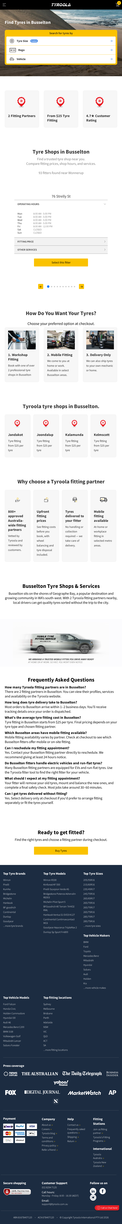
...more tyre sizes (92, 925)
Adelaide (48, 1022)
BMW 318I (8, 1031)
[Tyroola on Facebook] (102, 1191)
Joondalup (45, 434)
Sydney (47, 1004)
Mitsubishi (88, 960)
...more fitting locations (55, 1049)
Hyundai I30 (9, 1017)
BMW (85, 942)
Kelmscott (101, 434)
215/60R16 (89, 884)
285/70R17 (89, 916)
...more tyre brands (13, 925)
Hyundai (87, 964)
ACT (45, 1040)
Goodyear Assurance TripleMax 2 (60, 927)
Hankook (8, 902)
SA (44, 1045)
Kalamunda (74, 434)
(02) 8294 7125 (49, 1187)
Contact (72, 1124)
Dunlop (7, 916)
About (46, 1124)
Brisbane (48, 1013)
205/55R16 (89, 879)
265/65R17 (89, 898)
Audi (85, 974)
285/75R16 (89, 921)
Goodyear (8, 921)
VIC (45, 1031)
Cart (120, 2)
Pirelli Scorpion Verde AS (56, 889)
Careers (46, 1129)
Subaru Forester (11, 1045)
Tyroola (48, 1133)
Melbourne (49, 1008)
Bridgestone (9, 893)
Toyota (87, 951)
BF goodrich (9, 907)
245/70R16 (89, 893)
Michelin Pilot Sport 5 (54, 901)
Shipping (72, 1136)
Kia (85, 983)
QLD (45, 1036)
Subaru (87, 969)
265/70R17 (89, 907)
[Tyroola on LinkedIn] (93, 1191)
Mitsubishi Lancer (12, 1040)
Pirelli (6, 884)
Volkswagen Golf (11, 1036)
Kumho (7, 889)
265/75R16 (89, 912)
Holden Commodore (14, 1013)
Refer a (49, 1149)
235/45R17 (89, 889)
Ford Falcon (9, 1004)
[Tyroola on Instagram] (93, 1197)
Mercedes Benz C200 (13, 1027)
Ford (85, 946)
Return (70, 1141)
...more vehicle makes (94, 987)
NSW (45, 1027)
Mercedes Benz (91, 955)
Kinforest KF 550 (51, 884)
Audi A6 (7, 1022)
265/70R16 (89, 902)
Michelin (7, 898)
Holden (87, 978)
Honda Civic (9, 1008)
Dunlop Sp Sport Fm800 (55, 932)
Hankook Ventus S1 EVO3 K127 (59, 914)
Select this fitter (61, 262)
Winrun (7, 879)
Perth (46, 1017)
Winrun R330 (50, 879)
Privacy (49, 1145)
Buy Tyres (61, 850)
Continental (9, 912)
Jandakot (15, 434)
